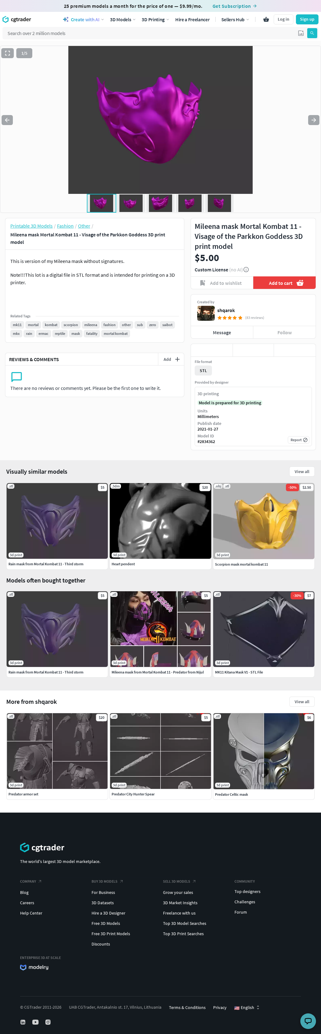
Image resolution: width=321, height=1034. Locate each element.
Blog (24, 892)
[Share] (295, 350)
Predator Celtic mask (231, 794)
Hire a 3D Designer (108, 913)
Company (28, 881)
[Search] (312, 33)
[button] (301, 33)
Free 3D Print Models (111, 933)
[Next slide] (313, 120)
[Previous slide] (7, 120)
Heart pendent (123, 564)
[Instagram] (48, 1022)
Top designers (247, 891)
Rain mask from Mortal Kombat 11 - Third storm (45, 672)
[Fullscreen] (7, 53)
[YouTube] (36, 1022)
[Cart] (266, 19)
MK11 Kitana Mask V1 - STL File (239, 672)
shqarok (226, 310)
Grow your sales (178, 892)
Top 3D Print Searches (183, 933)
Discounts (101, 944)
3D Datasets (103, 902)
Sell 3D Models (176, 881)
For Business (103, 892)
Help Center (31, 913)
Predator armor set (23, 794)
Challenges (244, 902)
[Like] (212, 350)
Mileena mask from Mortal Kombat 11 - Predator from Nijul (158, 672)
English (244, 1008)
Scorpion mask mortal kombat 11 (241, 564)
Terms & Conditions (187, 1007)
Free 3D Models (106, 923)
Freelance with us (179, 913)
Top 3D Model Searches (184, 923)
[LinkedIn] (23, 1022)
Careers (27, 902)
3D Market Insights (180, 902)
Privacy (220, 1007)
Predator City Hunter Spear (133, 794)
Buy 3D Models (105, 881)
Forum (240, 912)
